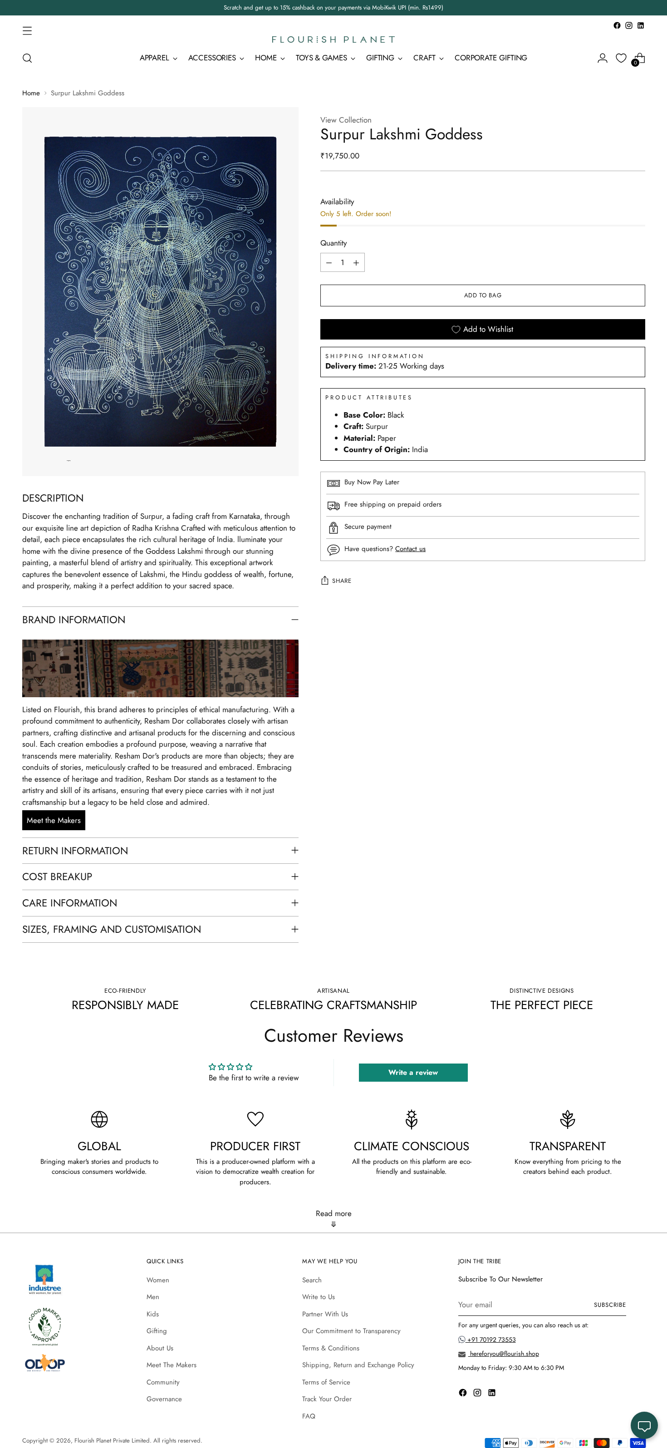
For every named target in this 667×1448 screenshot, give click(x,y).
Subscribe (610, 1304)
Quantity (333, 243)
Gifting (157, 1331)
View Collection (346, 119)
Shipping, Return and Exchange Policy (358, 1365)
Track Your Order (327, 1399)
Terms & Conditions (330, 1348)
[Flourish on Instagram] (629, 25)
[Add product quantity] (356, 263)
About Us (160, 1348)
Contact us (410, 549)
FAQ (308, 1416)
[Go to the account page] (602, 58)
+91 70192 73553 (491, 1339)
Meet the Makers (54, 820)
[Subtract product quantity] (329, 263)
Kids (153, 1314)
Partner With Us (325, 1314)
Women (158, 1280)
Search (312, 1280)
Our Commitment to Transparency (351, 1331)
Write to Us (318, 1297)
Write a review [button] (413, 1072)
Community (163, 1382)
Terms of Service (326, 1382)
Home (31, 93)
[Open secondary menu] (27, 30)
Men (153, 1297)
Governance (164, 1399)
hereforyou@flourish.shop (503, 1353)
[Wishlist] (621, 58)
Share (341, 581)
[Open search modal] (27, 58)
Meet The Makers (171, 1365)
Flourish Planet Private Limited (112, 1440)
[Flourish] (333, 39)
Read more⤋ (334, 1219)
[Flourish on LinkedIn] (641, 25)
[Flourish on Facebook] (617, 25)
